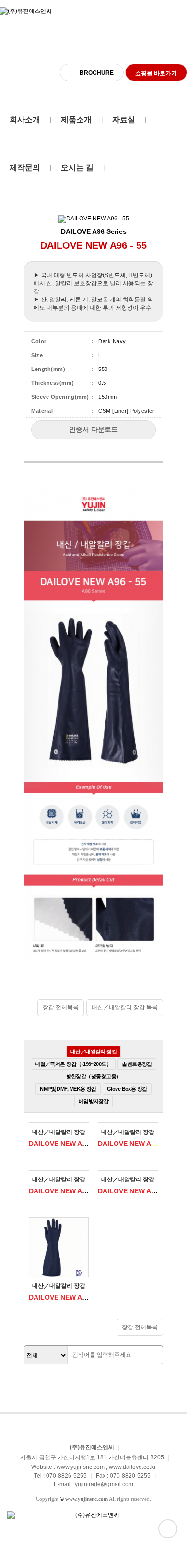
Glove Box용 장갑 (127, 1089)
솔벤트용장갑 (137, 1064)
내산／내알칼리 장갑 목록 (125, 1007)
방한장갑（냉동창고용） (93, 1076)
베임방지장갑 (94, 1101)
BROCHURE (97, 72)
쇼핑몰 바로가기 (156, 73)
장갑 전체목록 (61, 1007)
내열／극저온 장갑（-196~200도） (73, 1064)
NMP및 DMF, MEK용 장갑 (68, 1089)
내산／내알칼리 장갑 (93, 1051)
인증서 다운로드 (93, 429)
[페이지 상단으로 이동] (167, 1528)
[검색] (153, 1355)
